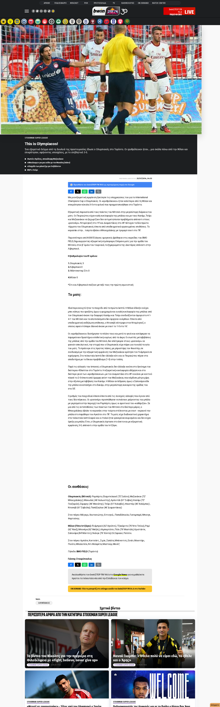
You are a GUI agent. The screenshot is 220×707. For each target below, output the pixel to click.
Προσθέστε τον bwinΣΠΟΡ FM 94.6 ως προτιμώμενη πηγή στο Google (104, 185)
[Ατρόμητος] (24, 21)
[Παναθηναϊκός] (58, 21)
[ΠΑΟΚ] (72, 21)
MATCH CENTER (158, 3)
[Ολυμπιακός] (44, 21)
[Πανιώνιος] (106, 21)
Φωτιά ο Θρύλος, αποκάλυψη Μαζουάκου (45, 159)
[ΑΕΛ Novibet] (93, 21)
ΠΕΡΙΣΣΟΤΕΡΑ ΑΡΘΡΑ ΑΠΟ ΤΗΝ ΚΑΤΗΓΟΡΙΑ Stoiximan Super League (73, 615)
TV (114, 3)
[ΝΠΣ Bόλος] (31, 21)
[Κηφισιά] (86, 21)
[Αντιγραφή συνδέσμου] (98, 192)
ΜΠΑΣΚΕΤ (74, 3)
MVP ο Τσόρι (32, 170)
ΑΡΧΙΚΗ (47, 3)
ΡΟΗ (86, 3)
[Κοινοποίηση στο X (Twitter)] (78, 192)
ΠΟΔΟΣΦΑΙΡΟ (60, 3)
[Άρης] (10, 21)
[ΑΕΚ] (3, 21)
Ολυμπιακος (44, 603)
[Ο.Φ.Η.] (51, 21)
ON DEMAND (143, 3)
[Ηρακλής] (99, 21)
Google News (120, 574)
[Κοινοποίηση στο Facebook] (71, 192)
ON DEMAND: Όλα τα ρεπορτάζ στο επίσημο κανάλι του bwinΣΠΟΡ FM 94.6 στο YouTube (108, 588)
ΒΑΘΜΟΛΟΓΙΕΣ (127, 3)
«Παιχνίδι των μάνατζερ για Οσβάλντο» (44, 166)
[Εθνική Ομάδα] (113, 21)
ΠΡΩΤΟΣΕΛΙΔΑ (100, 3)
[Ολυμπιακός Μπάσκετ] (120, 21)
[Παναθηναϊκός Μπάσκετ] (127, 21)
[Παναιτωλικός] (65, 21)
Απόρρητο (215, 705)
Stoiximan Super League (36, 137)
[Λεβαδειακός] (38, 21)
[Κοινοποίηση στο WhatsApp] (85, 192)
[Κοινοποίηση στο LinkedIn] (91, 192)
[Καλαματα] (79, 21)
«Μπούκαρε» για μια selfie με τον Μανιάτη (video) (48, 162)
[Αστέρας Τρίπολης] (17, 21)
